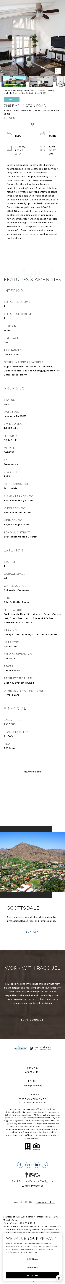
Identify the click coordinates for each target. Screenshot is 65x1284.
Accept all (32, 1275)
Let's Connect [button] (32, 1020)
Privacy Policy (45, 1202)
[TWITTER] (45, 1165)
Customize (32, 1267)
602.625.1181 (32, 1072)
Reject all (32, 1259)
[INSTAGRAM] (28, 1165)
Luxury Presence (32, 1185)
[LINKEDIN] (37, 1165)
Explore (32, 932)
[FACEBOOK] (20, 1165)
